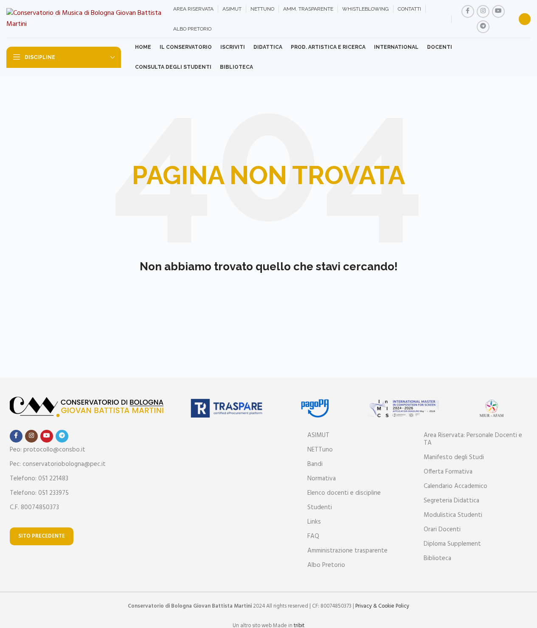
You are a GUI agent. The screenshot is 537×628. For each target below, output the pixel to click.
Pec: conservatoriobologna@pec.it (58, 464)
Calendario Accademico (455, 486)
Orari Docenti (442, 529)
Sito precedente (41, 536)
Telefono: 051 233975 (39, 493)
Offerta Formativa (448, 472)
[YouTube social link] (498, 11)
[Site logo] (85, 19)
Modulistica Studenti (453, 515)
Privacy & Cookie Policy (382, 606)
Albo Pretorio (326, 565)
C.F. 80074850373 (34, 507)
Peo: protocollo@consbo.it (47, 450)
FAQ (313, 536)
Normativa (321, 479)
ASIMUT (318, 435)
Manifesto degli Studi (454, 457)
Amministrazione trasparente (347, 551)
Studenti (319, 507)
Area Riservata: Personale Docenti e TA (473, 439)
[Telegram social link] (483, 26)
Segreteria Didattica (451, 501)
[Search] (525, 19)
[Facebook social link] (467, 11)
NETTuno (320, 450)
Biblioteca (437, 558)
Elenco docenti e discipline (344, 493)
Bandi (315, 464)
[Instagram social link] (483, 11)
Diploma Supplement (452, 544)
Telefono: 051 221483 (39, 479)
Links (314, 522)
